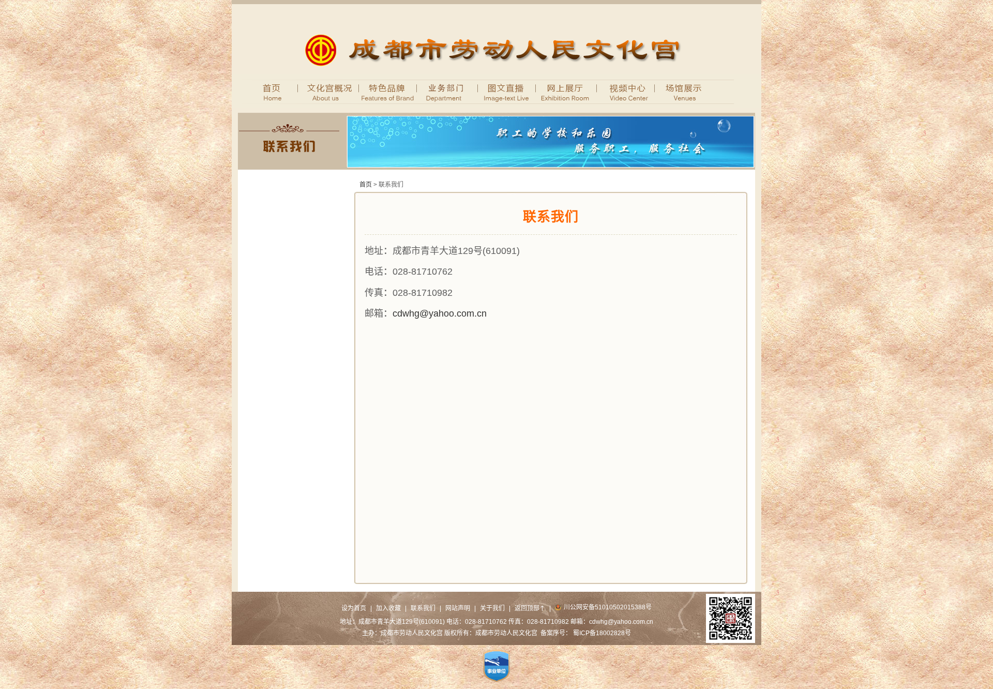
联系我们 (423, 608)
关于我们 (492, 608)
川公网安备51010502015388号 (608, 607)
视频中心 (626, 91)
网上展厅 (566, 91)
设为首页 (353, 608)
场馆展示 (685, 91)
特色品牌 (388, 91)
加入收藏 (388, 608)
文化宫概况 (323, 91)
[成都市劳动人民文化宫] (496, 72)
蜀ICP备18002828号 (602, 633)
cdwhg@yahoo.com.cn (440, 313)
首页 (268, 91)
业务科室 (447, 91)
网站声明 (457, 608)
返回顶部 (530, 608)
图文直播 (507, 91)
